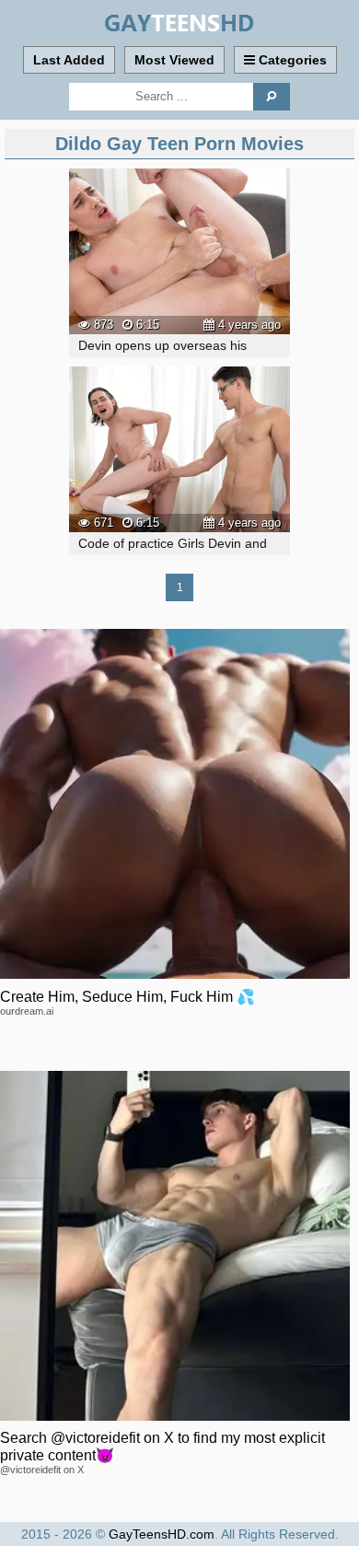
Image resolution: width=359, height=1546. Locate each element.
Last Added (69, 59)
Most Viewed (174, 59)
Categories (291, 59)
